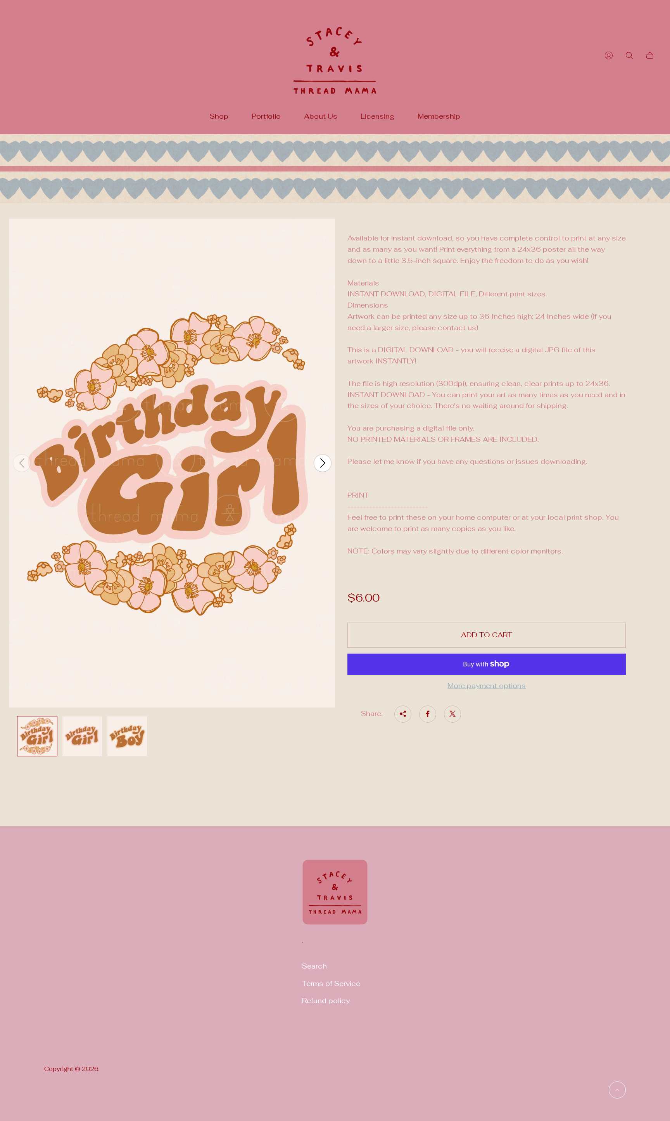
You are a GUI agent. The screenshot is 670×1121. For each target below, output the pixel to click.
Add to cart (486, 634)
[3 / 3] (127, 736)
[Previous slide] (21, 463)
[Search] (629, 55)
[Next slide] (322, 463)
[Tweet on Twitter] (452, 713)
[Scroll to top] (617, 1090)
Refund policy (326, 1000)
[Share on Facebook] (427, 713)
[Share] (402, 713)
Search (314, 966)
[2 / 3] (82, 736)
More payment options (486, 686)
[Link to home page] (335, 897)
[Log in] (608, 55)
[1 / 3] (37, 736)
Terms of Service (331, 983)
